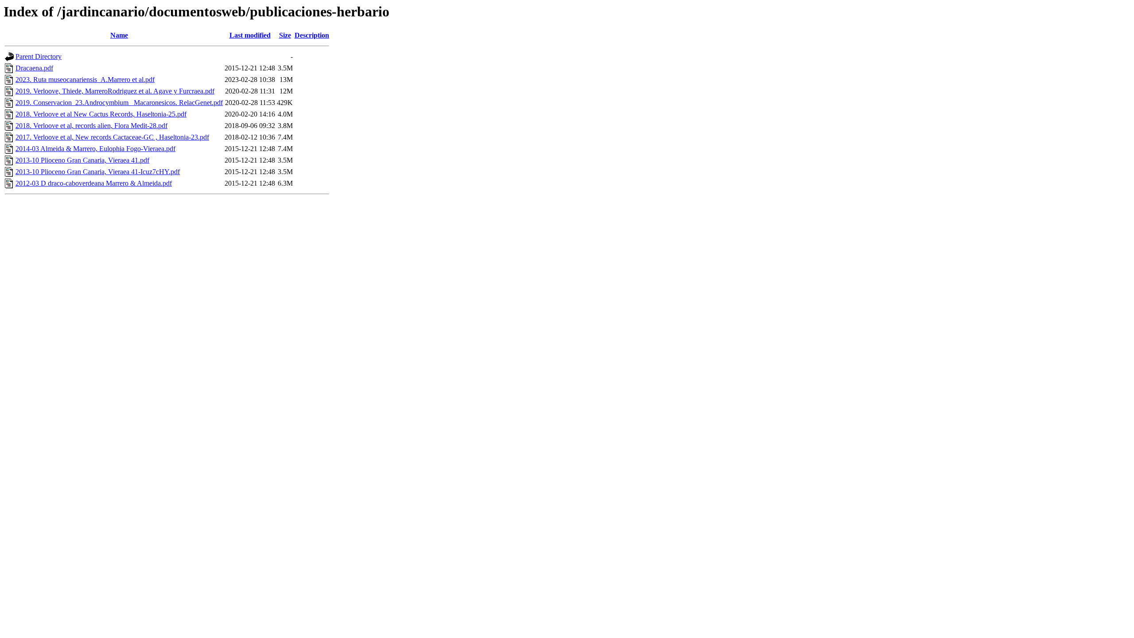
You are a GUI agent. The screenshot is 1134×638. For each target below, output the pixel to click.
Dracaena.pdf (34, 68)
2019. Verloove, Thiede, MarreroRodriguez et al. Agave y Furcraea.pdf (115, 91)
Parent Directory (39, 56)
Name (119, 35)
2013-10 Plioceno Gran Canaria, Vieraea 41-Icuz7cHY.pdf (98, 171)
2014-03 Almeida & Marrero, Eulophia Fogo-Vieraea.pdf (95, 148)
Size (285, 35)
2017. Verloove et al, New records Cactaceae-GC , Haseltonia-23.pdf (112, 137)
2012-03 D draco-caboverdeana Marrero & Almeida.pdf (94, 183)
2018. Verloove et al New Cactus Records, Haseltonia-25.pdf (101, 114)
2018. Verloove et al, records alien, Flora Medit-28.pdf (91, 125)
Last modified (250, 35)
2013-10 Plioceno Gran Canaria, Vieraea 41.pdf (82, 160)
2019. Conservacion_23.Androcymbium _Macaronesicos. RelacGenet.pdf (119, 102)
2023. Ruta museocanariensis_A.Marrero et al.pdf (85, 79)
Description (312, 35)
